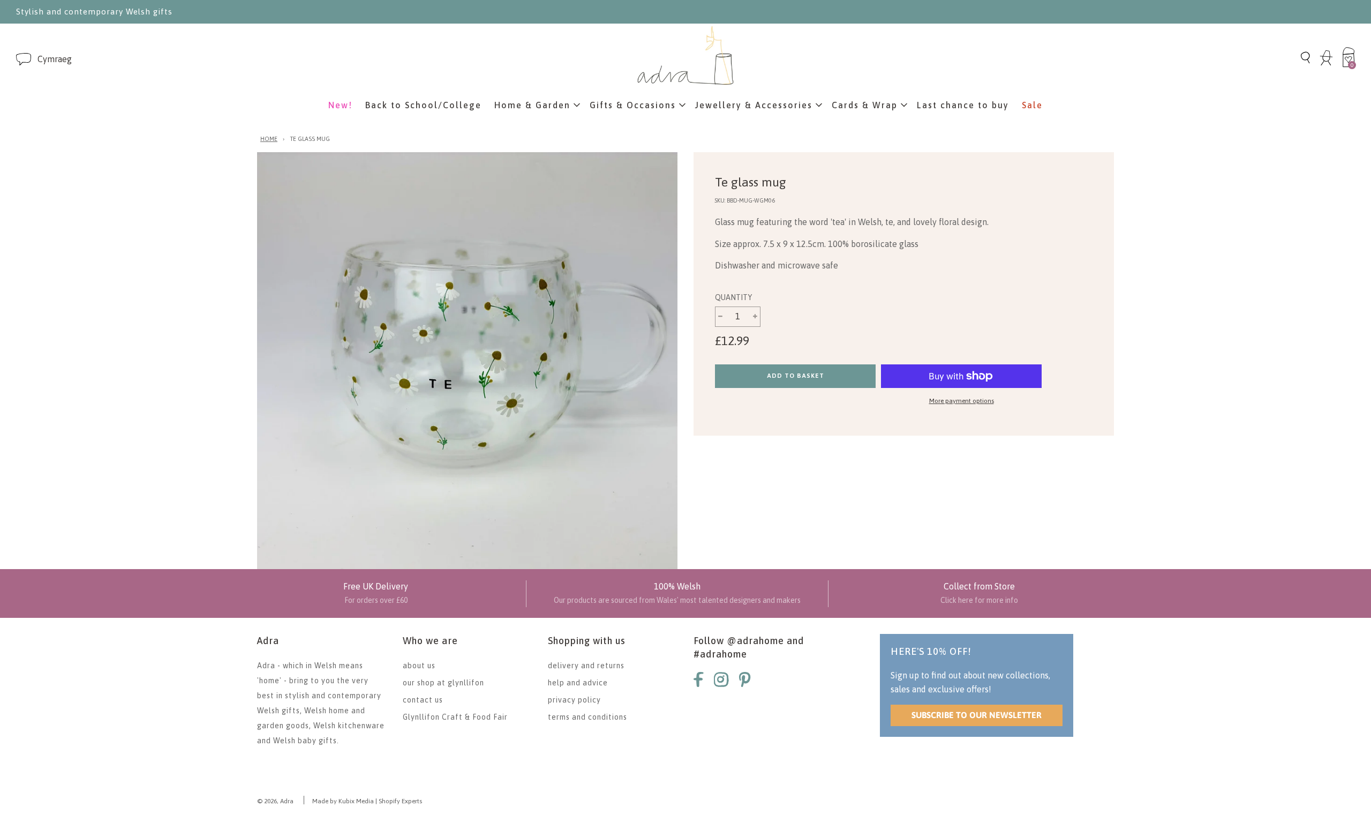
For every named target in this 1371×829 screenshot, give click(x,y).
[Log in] (1326, 64)
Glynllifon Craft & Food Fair (455, 717)
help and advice (578, 682)
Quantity (733, 297)
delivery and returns (586, 665)
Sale (1032, 105)
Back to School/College (423, 105)
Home (268, 139)
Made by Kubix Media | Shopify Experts (367, 801)
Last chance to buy (963, 105)
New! (340, 105)
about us (419, 665)
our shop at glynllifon (443, 682)
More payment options (961, 401)
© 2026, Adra (275, 801)
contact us (423, 700)
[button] (54, 59)
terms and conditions (587, 717)
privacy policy (574, 700)
